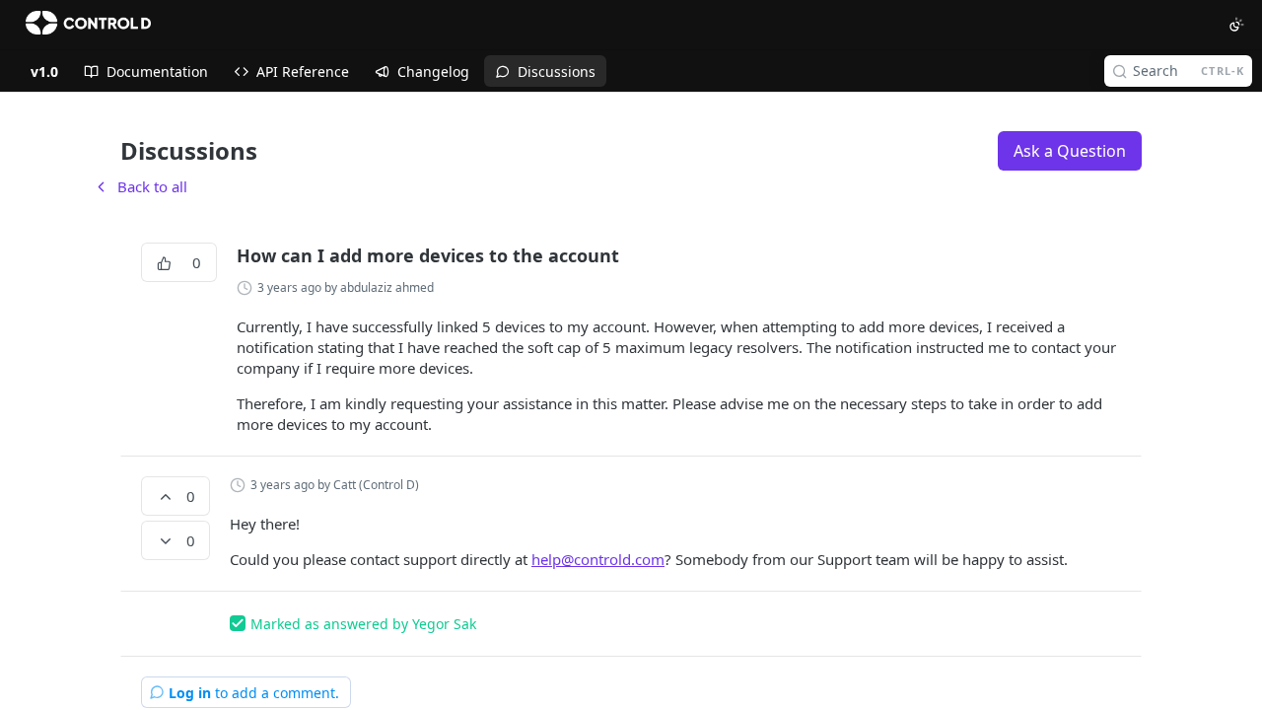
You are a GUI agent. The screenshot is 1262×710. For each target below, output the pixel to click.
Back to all (140, 186)
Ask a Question (1070, 151)
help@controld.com (598, 559)
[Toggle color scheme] (1236, 24)
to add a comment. (254, 692)
